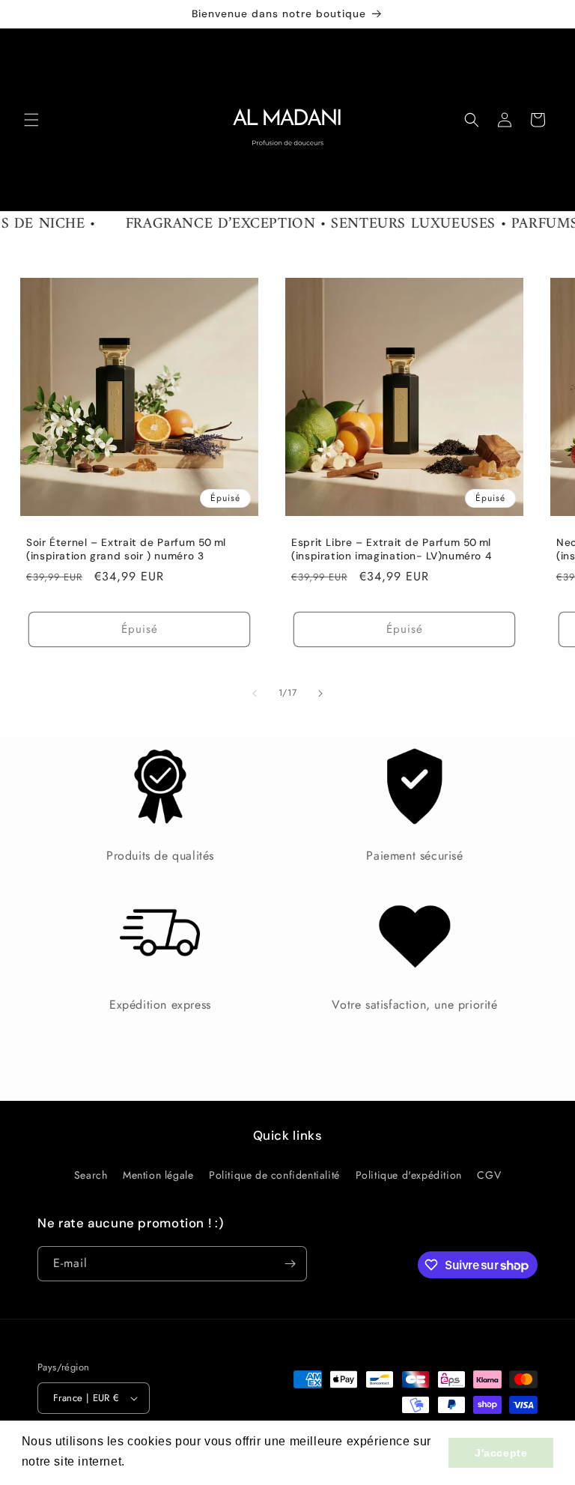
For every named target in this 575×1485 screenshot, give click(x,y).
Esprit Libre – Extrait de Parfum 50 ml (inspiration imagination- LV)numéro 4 (391, 549)
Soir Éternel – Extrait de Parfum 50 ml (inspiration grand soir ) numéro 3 (126, 549)
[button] (31, 119)
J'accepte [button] (501, 1453)
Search (91, 1174)
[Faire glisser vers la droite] (320, 693)
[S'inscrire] (289, 1263)
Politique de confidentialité (274, 1174)
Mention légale (158, 1174)
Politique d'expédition (409, 1174)
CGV (489, 1174)
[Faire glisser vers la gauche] (254, 693)
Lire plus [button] (155, 1461)
